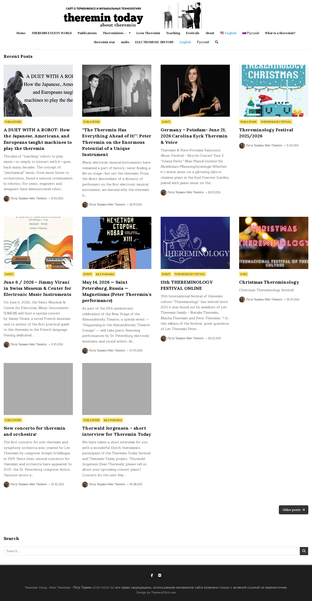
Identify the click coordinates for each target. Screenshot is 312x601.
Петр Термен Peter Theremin (28, 198)
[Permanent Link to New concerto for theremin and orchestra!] (38, 389)
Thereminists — (115, 33)
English (185, 42)
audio (125, 42)
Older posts (292, 510)
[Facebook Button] (152, 575)
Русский (203, 42)
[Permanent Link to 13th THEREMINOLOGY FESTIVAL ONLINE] (195, 243)
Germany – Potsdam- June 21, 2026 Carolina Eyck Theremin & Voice (194, 136)
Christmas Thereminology (269, 282)
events (166, 121)
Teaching (173, 33)
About (209, 33)
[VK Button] (159, 575)
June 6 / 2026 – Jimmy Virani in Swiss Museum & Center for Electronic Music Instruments (37, 288)
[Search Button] (216, 42)
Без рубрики (105, 274)
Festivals (192, 33)
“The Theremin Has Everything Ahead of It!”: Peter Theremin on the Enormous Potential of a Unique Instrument (116, 142)
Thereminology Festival (276, 121)
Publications (87, 33)
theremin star (104, 42)
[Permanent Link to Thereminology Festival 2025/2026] (273, 91)
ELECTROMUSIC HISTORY (154, 42)
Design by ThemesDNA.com (156, 592)
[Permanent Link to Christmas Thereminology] (273, 243)
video (243, 274)
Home (21, 33)
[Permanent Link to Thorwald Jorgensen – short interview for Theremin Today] (116, 389)
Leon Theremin (148, 33)
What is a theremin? (280, 33)
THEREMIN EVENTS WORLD (51, 33)
